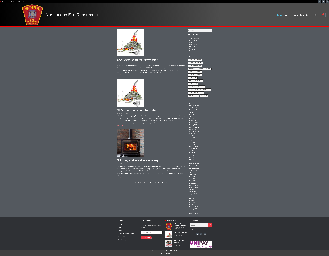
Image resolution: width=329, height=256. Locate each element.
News (120, 230)
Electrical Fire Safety (196, 68)
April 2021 (192, 155)
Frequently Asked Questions (126, 233)
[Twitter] (323, 1)
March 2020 (192, 181)
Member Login (122, 240)
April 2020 (192, 179)
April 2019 (192, 202)
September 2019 (194, 192)
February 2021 (193, 159)
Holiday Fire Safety (195, 74)
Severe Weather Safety (196, 92)
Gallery (191, 42)
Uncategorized (193, 51)
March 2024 (192, 114)
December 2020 (194, 163)
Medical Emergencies (195, 80)
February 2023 (193, 123)
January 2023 (193, 125)
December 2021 (194, 146)
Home (120, 224)
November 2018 (194, 213)
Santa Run (206, 89)
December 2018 (194, 211)
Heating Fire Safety (195, 71)
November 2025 (194, 105)
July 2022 (192, 136)
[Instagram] (327, 1)
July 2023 (192, 116)
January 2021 (193, 161)
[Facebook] (319, 1)
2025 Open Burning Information (137, 110)
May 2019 (192, 200)
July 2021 (192, 151)
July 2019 (192, 196)
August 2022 (193, 133)
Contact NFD (122, 237)
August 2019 (193, 194)
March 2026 (192, 103)
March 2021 (192, 157)
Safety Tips (192, 49)
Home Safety (192, 77)
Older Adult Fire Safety (196, 86)
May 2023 (192, 118)
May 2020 (192, 176)
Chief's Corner (193, 40)
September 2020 (194, 168)
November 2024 (194, 110)
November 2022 (194, 127)
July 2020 (192, 172)
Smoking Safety (193, 95)
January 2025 (193, 108)
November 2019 (194, 187)
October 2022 (193, 129)
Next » (163, 182)
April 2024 (192, 112)
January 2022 (193, 144)
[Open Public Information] (310, 15)
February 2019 (193, 207)
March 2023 (192, 121)
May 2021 (192, 153)
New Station (193, 44)
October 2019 (193, 189)
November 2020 (194, 166)
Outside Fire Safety (195, 89)
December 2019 (194, 185)
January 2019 (193, 209)
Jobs (119, 227)
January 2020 (193, 183)
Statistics (204, 95)
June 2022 (192, 138)
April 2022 (192, 142)
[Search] (210, 225)
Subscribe (146, 237)
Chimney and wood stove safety (138, 160)
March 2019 (192, 204)
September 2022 (194, 131)
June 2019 (192, 198)
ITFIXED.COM (167, 253)
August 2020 (193, 170)
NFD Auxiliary (193, 46)
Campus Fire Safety (195, 59)
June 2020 (192, 174)
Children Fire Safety (195, 62)
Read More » (120, 74)
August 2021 (193, 148)
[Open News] (290, 15)
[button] (315, 15)
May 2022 (192, 140)
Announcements (194, 38)
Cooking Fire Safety (195, 65)
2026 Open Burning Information (137, 59)
